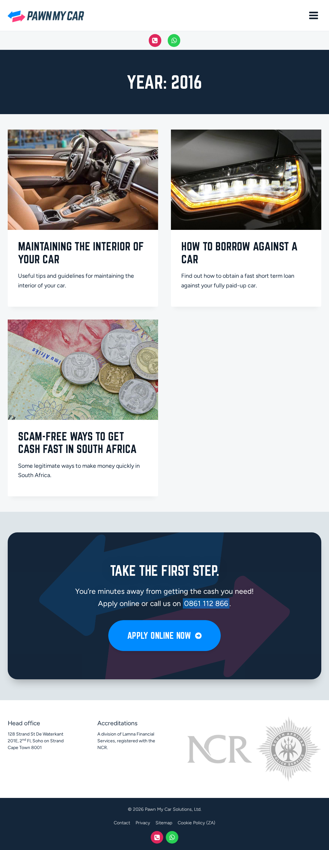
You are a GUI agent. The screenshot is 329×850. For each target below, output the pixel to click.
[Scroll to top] (307, 841)
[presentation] (83, 180)
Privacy (143, 823)
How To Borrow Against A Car (239, 253)
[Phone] (157, 837)
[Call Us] (155, 40)
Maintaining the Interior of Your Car (81, 253)
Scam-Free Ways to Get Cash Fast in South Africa (77, 443)
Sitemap (164, 823)
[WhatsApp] (174, 40)
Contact (122, 823)
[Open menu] (313, 15)
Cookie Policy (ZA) (196, 823)
